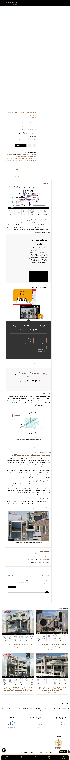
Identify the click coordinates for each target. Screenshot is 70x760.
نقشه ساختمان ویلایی (28, 156)
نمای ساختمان (38, 722)
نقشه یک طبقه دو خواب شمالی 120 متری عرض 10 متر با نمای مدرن (52, 645)
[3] (24, 582)
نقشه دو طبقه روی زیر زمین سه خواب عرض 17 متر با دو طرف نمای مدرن (52, 688)
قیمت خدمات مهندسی (37, 729)
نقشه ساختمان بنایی (10, 158)
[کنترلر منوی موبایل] (67, 3)
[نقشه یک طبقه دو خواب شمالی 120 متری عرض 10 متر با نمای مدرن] (52, 611)
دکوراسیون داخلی (38, 727)
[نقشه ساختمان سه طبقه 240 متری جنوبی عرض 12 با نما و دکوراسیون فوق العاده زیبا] (18, 654)
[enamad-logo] (11, 721)
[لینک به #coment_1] (7, 756)
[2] (25, 582)
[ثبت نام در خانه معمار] (64, 751)
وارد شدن (10, 575)
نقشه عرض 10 (19, 156)
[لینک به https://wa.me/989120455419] (49, 756)
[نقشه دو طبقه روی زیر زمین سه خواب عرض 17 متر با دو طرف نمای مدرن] (52, 654)
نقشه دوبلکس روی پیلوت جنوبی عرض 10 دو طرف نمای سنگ (18, 645)
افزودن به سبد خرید (20, 145)
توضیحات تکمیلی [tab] (15, 173)
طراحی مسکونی (28, 158)
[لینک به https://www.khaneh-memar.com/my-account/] (21, 756)
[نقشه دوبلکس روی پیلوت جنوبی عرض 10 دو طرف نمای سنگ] (18, 611)
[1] (27, 582)
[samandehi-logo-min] (58, 739)
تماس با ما (63, 724)
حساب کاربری (63, 722)
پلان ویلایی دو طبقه (28, 154)
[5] (20, 582)
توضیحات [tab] (17, 169)
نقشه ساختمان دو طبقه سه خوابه (28, 160)
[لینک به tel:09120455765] (35, 756)
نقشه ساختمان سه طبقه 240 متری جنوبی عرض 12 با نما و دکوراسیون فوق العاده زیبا (18, 688)
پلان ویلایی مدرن (20, 154)
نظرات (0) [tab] (17, 176)
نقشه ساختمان (38, 724)
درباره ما (64, 727)
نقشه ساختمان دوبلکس (14, 160)
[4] (22, 582)
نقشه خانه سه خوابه (20, 158)
